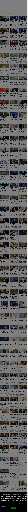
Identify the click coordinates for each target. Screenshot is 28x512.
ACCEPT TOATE (14, 508)
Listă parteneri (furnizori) (3, 506)
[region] (13, 502)
